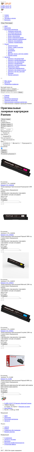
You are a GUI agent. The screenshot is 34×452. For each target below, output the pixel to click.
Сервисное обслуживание (12, 430)
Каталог (6, 97)
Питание (10, 73)
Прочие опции (12, 55)
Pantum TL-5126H (6, 379)
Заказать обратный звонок (23, 403)
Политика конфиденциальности (14, 442)
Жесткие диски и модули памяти (18, 53)
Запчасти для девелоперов (16, 62)
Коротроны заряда (13, 66)
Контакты (7, 441)
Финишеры (11, 50)
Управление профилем (11, 84)
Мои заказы (8, 81)
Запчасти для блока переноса (17, 65)
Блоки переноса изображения (17, 39)
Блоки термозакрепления (15, 37)
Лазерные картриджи (14, 31)
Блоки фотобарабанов (14, 34)
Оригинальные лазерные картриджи (15, 102)
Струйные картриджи (14, 32)
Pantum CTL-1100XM (7, 185)
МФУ (6, 416)
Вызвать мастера (9, 431)
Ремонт (6, 428)
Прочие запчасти (13, 75)
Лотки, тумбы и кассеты (15, 47)
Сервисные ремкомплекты (16, 68)
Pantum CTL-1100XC (7, 331)
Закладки (7, 82)
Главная (6, 95)
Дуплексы (11, 49)
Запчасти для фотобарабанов (17, 60)
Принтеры (7, 417)
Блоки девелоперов (14, 36)
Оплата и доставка (10, 439)
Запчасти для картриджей (16, 58)
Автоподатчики (13, 45)
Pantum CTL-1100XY (7, 283)
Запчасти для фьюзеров (15, 63)
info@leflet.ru (8, 408)
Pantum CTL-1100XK (7, 235)
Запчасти (7, 421)
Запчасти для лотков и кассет (17, 70)
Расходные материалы (11, 98)
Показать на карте (24, 406)
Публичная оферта (10, 444)
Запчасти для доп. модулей (16, 71)
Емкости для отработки (15, 41)
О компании (8, 438)
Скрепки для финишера (15, 42)
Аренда (6, 427)
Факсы (10, 52)
